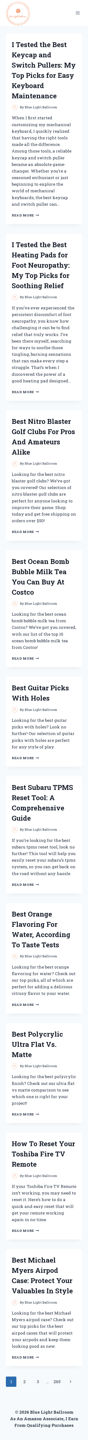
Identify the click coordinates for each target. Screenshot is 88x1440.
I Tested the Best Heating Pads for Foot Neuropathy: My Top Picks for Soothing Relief (41, 265)
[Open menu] (77, 13)
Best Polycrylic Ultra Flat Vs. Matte (37, 1044)
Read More (25, 215)
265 (57, 1381)
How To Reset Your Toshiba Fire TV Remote (43, 1154)
